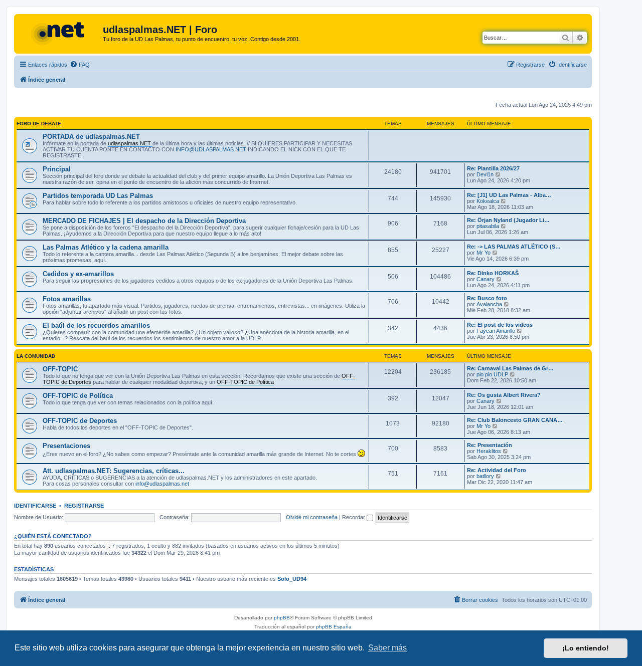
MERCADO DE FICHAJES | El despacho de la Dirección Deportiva (144, 221)
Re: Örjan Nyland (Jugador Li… (508, 220)
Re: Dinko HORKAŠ (493, 273)
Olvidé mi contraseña (312, 517)
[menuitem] (80, 65)
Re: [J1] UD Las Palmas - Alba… (509, 195)
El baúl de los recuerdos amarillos (96, 325)
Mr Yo (483, 253)
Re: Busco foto (487, 298)
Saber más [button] (387, 647)
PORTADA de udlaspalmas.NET (91, 136)
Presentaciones (66, 446)
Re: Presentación (489, 445)
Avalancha (489, 304)
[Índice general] (60, 33)
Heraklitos (488, 451)
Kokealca (487, 201)
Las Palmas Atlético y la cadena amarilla (106, 247)
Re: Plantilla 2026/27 (493, 168)
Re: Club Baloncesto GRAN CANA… (515, 420)
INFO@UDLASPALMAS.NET (211, 149)
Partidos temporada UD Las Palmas (98, 195)
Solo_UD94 (291, 579)
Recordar (354, 517)
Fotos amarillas (67, 299)
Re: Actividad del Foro (496, 470)
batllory (485, 476)
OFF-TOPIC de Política (78, 395)
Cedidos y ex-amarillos (78, 274)
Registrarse (84, 506)
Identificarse (35, 506)
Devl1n (485, 174)
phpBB (282, 617)
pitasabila (487, 226)
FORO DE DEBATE (39, 123)
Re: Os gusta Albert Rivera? (504, 395)
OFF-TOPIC (60, 369)
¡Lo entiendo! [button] (585, 648)
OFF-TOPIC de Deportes (80, 420)
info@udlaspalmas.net (162, 484)
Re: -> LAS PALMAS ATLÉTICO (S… (514, 247)
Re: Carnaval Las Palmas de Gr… (510, 368)
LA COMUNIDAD (36, 356)
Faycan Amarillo (495, 331)
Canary (485, 279)
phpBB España (334, 626)
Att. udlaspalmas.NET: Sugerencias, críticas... (114, 471)
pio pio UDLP (492, 374)
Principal (57, 169)
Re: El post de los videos (500, 325)
